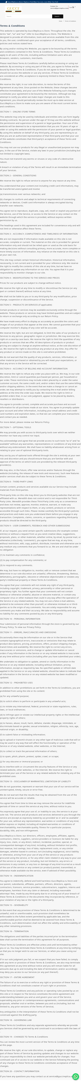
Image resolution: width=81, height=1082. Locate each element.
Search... (58, 16)
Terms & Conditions (70, 21)
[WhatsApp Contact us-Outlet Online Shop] (75, 1076)
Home (60, 21)
